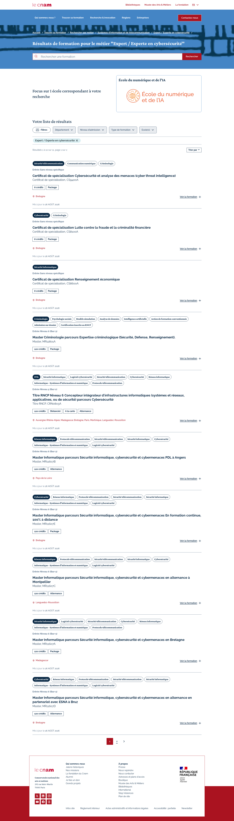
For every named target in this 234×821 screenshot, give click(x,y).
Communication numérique (81, 163)
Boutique (123, 780)
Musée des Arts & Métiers (131, 783)
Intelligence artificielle (135, 319)
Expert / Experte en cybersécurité (172, 32)
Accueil (36, 32)
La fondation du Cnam (77, 773)
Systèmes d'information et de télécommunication (124, 32)
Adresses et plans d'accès (131, 777)
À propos (123, 764)
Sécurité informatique (45, 267)
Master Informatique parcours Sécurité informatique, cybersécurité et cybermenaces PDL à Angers (109, 457)
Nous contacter (126, 773)
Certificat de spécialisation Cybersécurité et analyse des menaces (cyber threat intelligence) (104, 176)
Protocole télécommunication (107, 383)
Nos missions (72, 770)
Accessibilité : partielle (165, 808)
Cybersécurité (41, 215)
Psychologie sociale (62, 319)
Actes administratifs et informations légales (127, 808)
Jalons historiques (75, 767)
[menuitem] (133, 5)
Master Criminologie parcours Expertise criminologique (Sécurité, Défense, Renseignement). (103, 337)
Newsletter (187, 808)
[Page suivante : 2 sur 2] (124, 741)
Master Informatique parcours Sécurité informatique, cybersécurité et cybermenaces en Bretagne (108, 640)
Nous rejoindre (125, 770)
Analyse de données (109, 319)
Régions (126, 17)
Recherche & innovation (102, 17)
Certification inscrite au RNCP (76, 325)
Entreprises (143, 17)
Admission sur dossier (45, 325)
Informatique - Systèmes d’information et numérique (61, 383)
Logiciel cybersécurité (81, 377)
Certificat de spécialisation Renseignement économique (76, 279)
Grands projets (73, 783)
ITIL (36, 377)
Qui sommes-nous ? (45, 17)
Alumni (69, 777)
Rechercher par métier (82, 32)
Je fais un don (73, 780)
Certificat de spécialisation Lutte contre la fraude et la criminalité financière (91, 227)
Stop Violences (125, 793)
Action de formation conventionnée (169, 319)
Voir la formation (188, 196)
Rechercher (192, 56)
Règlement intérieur (90, 808)
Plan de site (124, 796)
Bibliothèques (125, 786)
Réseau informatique (159, 377)
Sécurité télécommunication (48, 163)
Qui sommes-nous (75, 764)
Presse (121, 767)
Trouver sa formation (73, 17)
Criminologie (106, 163)
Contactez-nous (189, 18)
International (124, 790)
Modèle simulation (85, 319)
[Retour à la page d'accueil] (41, 5)
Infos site (70, 808)
